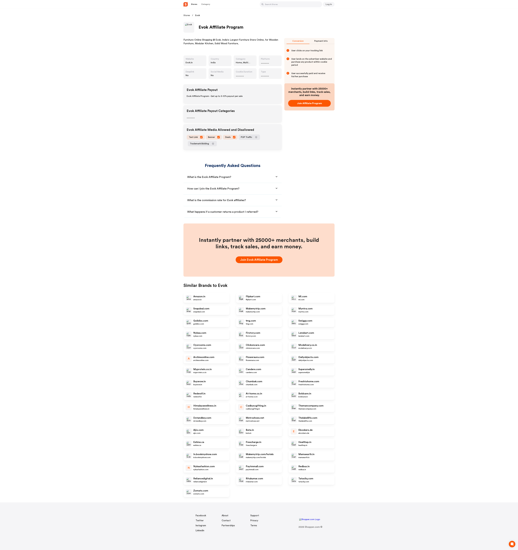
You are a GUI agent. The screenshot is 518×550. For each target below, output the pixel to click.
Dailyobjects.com (308, 357)
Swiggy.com (305, 321)
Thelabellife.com (307, 418)
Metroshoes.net (255, 418)
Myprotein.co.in (202, 369)
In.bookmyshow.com (205, 454)
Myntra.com (305, 308)
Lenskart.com (306, 333)
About (225, 515)
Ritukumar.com (254, 478)
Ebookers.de (305, 430)
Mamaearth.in (306, 454)
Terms (253, 525)
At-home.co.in (254, 393)
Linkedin (200, 530)
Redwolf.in (199, 393)
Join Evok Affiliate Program (259, 259)
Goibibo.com (200, 321)
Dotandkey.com (202, 418)
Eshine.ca (198, 442)
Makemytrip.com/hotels (260, 454)
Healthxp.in (304, 442)
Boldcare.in (304, 393)
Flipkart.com (253, 296)
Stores (186, 15)
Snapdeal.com (201, 308)
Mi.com (302, 296)
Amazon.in (199, 296)
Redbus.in (304, 466)
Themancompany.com (310, 405)
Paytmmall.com (255, 466)
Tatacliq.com (305, 478)
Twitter (200, 520)
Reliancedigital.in (203, 478)
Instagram (201, 525)
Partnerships (228, 525)
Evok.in (189, 63)
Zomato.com (200, 490)
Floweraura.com (255, 357)
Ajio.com (198, 430)
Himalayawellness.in (204, 405)
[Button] (262, 4)
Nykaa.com (199, 333)
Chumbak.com (254, 381)
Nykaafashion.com (204, 466)
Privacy (254, 520)
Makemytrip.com (255, 308)
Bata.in (250, 430)
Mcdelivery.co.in (307, 345)
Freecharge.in (253, 442)
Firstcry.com (253, 333)
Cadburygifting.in (256, 405)
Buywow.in (199, 381)
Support (254, 515)
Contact (226, 520)
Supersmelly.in (306, 369)
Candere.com (253, 369)
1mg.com (251, 321)
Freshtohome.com (308, 381)
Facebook (201, 515)
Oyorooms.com (202, 345)
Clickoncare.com (255, 345)
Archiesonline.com (203, 357)
